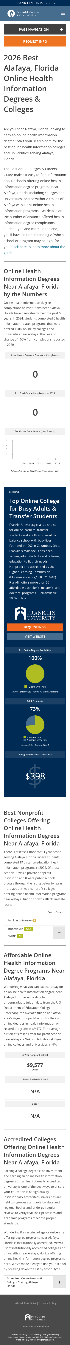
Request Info (35, 627)
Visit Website (35, 637)
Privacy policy (48, 1303)
